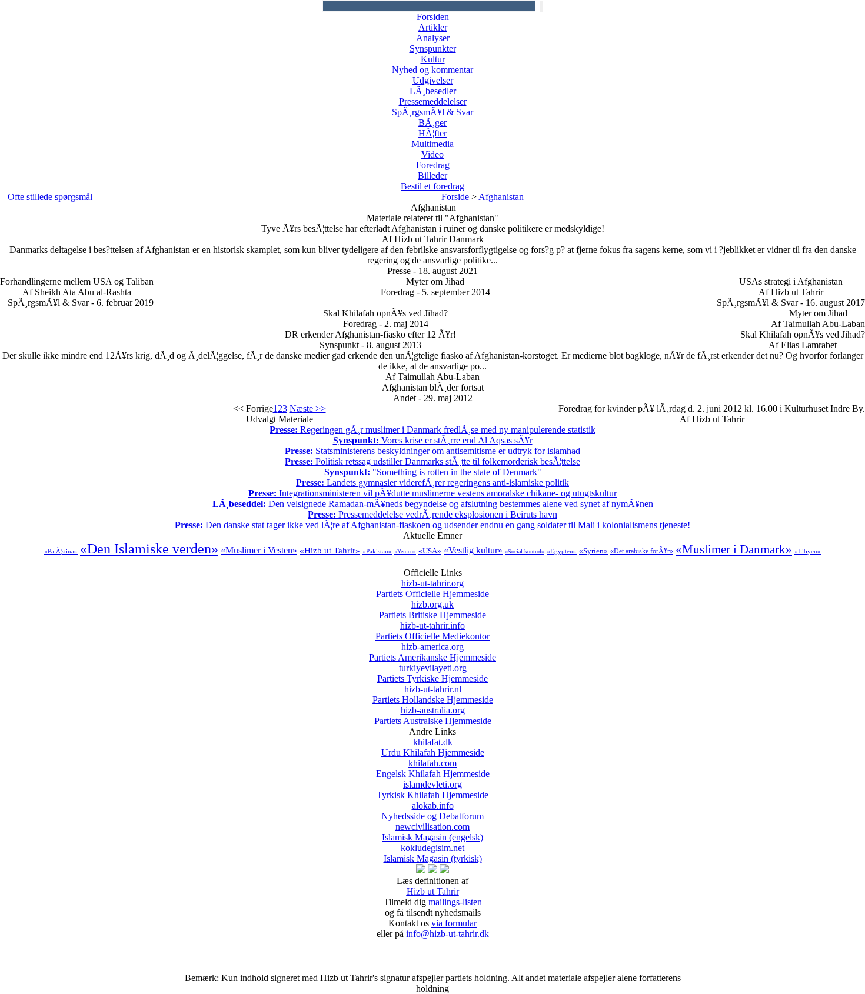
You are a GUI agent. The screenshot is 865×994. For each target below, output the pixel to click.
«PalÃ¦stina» (61, 551)
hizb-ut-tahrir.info (432, 631)
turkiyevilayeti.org (432, 673)
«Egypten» (562, 551)
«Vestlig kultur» (473, 550)
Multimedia (432, 144)
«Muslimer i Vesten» (259, 550)
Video (432, 154)
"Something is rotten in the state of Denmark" (432, 472)
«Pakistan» (377, 551)
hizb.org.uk (432, 609)
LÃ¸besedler (433, 91)
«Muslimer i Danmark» (734, 549)
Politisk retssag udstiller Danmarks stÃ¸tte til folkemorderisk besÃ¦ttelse (432, 461)
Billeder (432, 176)
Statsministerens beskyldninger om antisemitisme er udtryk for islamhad (432, 451)
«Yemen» (405, 551)
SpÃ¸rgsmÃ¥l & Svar (432, 112)
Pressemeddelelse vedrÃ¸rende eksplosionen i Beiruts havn (432, 514)
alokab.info (432, 810)
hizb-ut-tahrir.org (432, 588)
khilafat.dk (432, 747)
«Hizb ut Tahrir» (330, 550)
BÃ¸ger (432, 123)
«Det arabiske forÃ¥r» (641, 551)
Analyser (433, 38)
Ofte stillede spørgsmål (50, 197)
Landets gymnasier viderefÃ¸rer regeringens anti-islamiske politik (432, 483)
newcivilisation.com (432, 832)
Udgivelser (432, 80)
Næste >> (308, 408)
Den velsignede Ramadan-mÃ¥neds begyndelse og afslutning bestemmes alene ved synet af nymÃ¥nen (432, 504)
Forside (455, 197)
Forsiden (433, 17)
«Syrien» (593, 550)
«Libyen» (807, 551)
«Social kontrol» (524, 551)
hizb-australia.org (432, 715)
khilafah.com (433, 768)
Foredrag (433, 165)
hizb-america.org (432, 652)
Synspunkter (433, 49)
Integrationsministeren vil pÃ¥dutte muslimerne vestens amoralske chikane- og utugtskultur (432, 493)
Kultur (433, 59)
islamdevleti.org (432, 789)
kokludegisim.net (433, 853)
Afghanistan (501, 197)
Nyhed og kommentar (432, 70)
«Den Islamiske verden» (149, 548)
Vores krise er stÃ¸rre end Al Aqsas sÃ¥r (433, 440)
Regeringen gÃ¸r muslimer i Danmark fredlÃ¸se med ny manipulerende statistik (432, 430)
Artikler (432, 27)
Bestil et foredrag (432, 186)
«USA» (429, 550)
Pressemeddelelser (433, 101)
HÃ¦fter (432, 133)
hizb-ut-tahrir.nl (432, 694)
